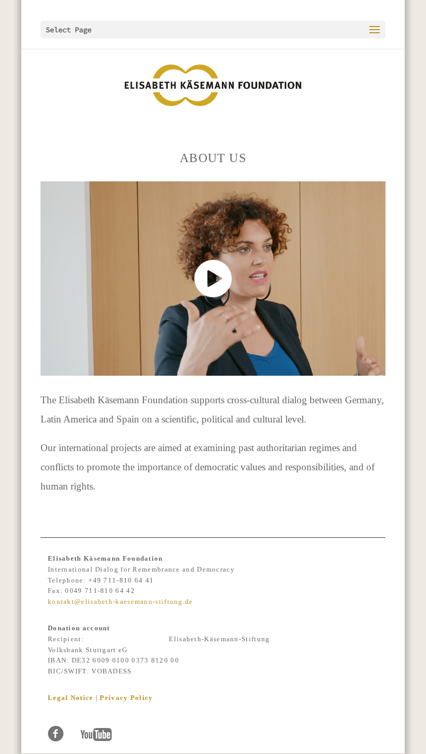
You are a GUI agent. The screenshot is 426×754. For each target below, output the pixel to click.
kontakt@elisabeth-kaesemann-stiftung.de (120, 601)
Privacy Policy (126, 698)
